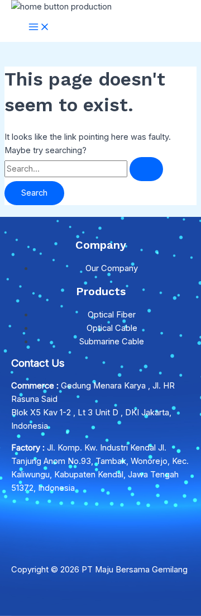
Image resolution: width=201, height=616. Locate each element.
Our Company (111, 268)
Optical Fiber (112, 315)
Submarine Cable (111, 342)
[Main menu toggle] (39, 27)
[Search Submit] (146, 169)
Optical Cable (112, 328)
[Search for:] (83, 169)
